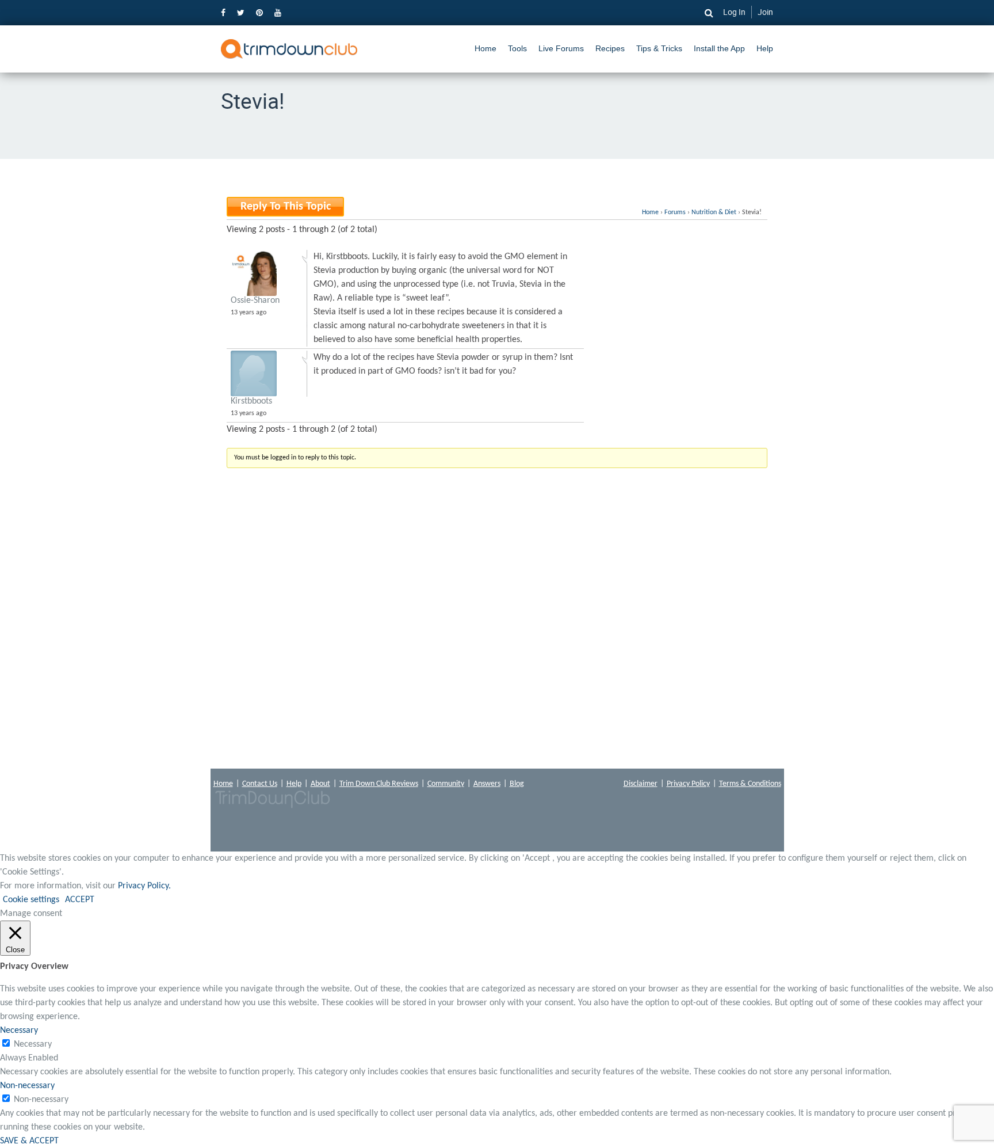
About (320, 784)
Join (765, 11)
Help (764, 48)
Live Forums (561, 48)
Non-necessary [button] (27, 1085)
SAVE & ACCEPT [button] (29, 1141)
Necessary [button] (19, 1030)
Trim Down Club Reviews (378, 784)
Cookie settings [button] (31, 899)
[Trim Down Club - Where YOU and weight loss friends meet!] (289, 48)
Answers (486, 784)
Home (485, 48)
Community (445, 784)
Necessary (33, 1044)
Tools (517, 48)
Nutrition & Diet (713, 212)
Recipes (610, 48)
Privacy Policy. (144, 886)
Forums (675, 212)
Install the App (719, 48)
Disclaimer (640, 784)
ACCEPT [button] (79, 899)
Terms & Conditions (750, 784)
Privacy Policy (688, 784)
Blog (517, 784)
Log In (734, 11)
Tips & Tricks (659, 48)
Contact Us (259, 784)
